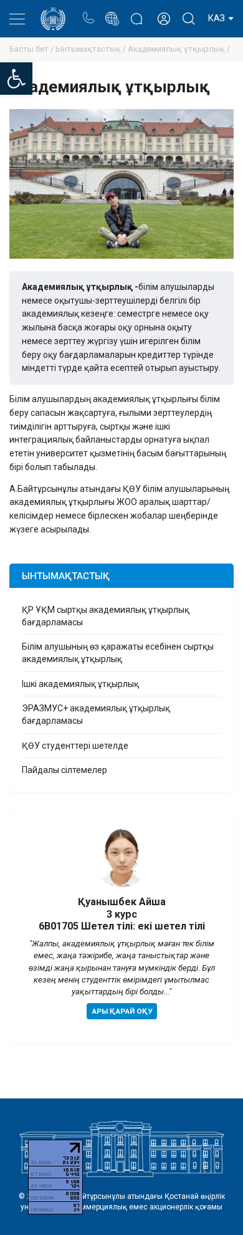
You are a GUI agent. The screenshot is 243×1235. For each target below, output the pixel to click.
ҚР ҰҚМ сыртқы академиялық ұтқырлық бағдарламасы (105, 616)
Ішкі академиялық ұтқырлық (80, 684)
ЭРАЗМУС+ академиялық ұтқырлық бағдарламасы (96, 714)
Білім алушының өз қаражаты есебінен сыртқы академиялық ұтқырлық (118, 653)
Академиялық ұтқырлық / (179, 49)
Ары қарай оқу (122, 1011)
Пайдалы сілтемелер (64, 770)
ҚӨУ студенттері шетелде (75, 746)
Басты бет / (32, 49)
